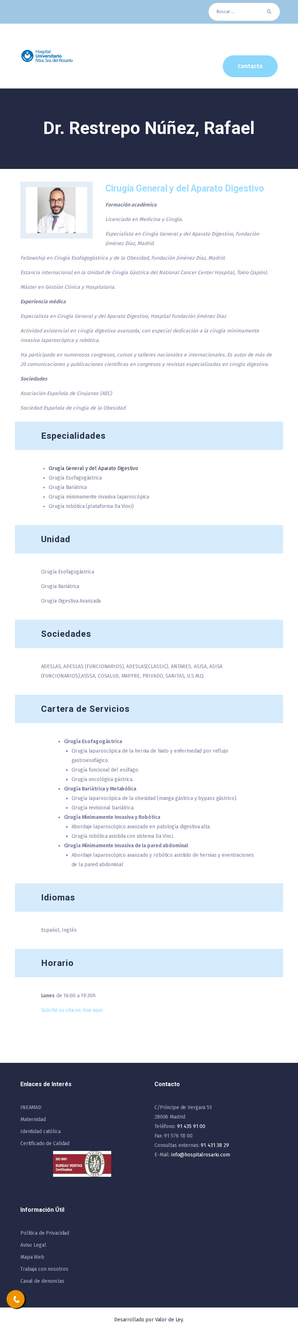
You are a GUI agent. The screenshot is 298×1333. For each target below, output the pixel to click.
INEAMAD (30, 1107)
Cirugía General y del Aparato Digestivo (93, 468)
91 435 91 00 (191, 1126)
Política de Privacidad (44, 1233)
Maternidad (33, 1119)
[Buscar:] (244, 11)
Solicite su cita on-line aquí (71, 1010)
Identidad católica (40, 1131)
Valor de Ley (169, 1320)
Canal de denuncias (42, 1281)
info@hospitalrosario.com (200, 1155)
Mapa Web (32, 1257)
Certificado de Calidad (44, 1143)
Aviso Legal (33, 1245)
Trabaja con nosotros (44, 1269)
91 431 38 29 (215, 1145)
